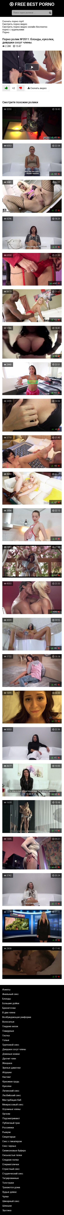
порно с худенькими (13, 29)
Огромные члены (11, 1109)
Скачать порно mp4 (12, 21)
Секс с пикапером (12, 1141)
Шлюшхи (7, 1205)
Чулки (5, 1196)
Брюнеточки (9, 1008)
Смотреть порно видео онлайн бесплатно (24, 26)
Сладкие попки (10, 1159)
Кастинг (6, 1077)
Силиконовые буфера (14, 1150)
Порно (5, 32)
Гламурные (8, 1031)
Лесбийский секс (11, 1095)
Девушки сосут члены (14, 1049)
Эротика (6, 1210)
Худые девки (9, 1192)
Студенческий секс (12, 1173)
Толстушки (8, 1182)
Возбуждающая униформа (16, 1017)
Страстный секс (11, 1169)
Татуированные (10, 1178)
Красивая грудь (10, 1081)
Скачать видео (38, 88)
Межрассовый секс (12, 1104)
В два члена (8, 1012)
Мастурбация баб (11, 1100)
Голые (5, 1040)
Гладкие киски (10, 1026)
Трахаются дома (11, 1187)
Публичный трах (11, 1123)
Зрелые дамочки (11, 1067)
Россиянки (8, 1127)
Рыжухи (6, 1132)
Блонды (6, 998)
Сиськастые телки (12, 1155)
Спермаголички (10, 1164)
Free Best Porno (34, 4)
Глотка (6, 1035)
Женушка (7, 1063)
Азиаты (6, 989)
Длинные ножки (11, 1054)
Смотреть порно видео (14, 24)
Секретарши (8, 1136)
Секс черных (9, 1146)
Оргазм (6, 1113)
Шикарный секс (10, 1201)
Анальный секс (10, 994)
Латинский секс (10, 1090)
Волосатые (8, 1021)
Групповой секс (10, 1044)
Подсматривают (11, 1118)
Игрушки (6, 1072)
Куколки (6, 1086)
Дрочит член (9, 1058)
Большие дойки (10, 1003)
